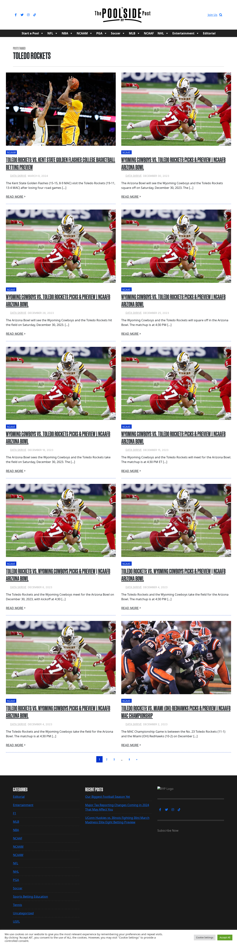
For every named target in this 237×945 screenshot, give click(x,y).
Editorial (209, 33)
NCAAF (149, 33)
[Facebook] (16, 15)
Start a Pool (30, 33)
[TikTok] (34, 15)
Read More (14, 196)
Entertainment (183, 33)
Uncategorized (23, 913)
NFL (50, 33)
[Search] (220, 14)
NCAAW (18, 855)
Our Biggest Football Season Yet (107, 797)
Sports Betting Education (30, 897)
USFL (16, 921)
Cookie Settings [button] (204, 937)
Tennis (17, 905)
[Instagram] (28, 15)
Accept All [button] (225, 937)
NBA (65, 33)
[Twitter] (22, 15)
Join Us (212, 15)
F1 (14, 813)
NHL (161, 33)
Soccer (115, 33)
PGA (99, 33)
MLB (132, 33)
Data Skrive (18, 175)
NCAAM (82, 33)
